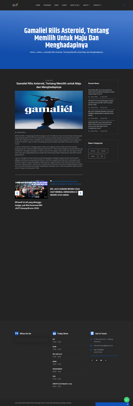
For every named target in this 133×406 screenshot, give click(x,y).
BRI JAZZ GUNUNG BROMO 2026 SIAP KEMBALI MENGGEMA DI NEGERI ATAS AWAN (30, 192)
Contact (96, 5)
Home (38, 5)
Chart (64, 5)
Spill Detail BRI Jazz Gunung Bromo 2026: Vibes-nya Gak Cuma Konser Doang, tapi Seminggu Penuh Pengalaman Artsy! (66, 206)
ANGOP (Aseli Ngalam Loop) (62, 384)
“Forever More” (75, 138)
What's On (74, 5)
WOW (54, 347)
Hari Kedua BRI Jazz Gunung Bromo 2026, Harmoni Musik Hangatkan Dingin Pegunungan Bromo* (101, 92)
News (39, 52)
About (85, 5)
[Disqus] (49, 241)
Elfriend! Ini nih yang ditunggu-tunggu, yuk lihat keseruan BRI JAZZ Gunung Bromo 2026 (101, 103)
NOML (55, 361)
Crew (56, 5)
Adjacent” (26, 140)
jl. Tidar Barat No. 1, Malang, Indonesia (103, 340)
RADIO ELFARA (20, 136)
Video (93, 156)
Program (47, 5)
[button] (80, 193)
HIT (54, 339)
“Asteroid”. (24, 142)
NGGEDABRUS (57, 369)
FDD (54, 376)
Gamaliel (79, 136)
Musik (103, 151)
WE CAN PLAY (57, 354)
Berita (93, 151)
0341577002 (98, 352)
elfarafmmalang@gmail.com (103, 346)
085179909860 (99, 350)
